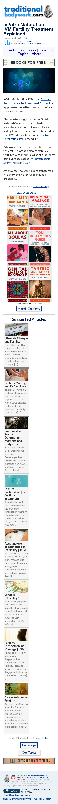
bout (37, 53)
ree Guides (15, 50)
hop (32, 50)
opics (23, 53)
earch (45, 50)
